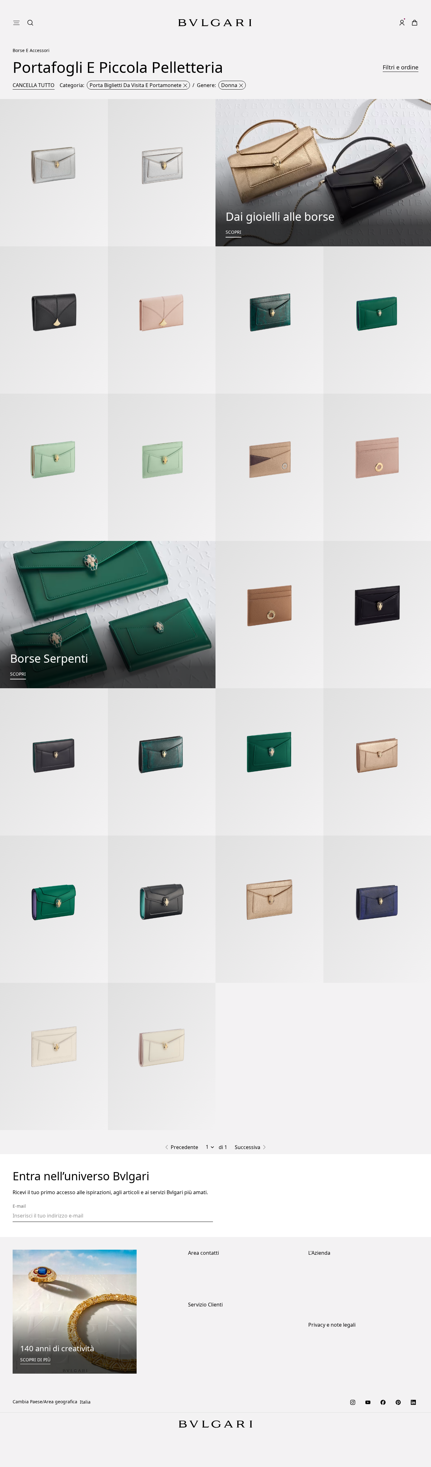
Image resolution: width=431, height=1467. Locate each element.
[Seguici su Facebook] (383, 1401)
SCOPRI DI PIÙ (35, 1360)
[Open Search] (376, 22)
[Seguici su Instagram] (353, 1401)
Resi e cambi (201, 1340)
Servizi (195, 1330)
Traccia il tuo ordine (209, 1350)
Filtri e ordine (400, 67)
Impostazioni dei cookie (333, 1340)
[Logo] (215, 22)
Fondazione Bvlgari (328, 1308)
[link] (389, 22)
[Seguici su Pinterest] (398, 1401)
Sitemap (317, 1380)
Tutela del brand (325, 1268)
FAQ (192, 1360)
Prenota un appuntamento (216, 1288)
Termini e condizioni (329, 1370)
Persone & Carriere (328, 1288)
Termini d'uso (322, 1360)
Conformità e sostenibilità (335, 1278)
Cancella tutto (34, 85)
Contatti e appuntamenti (214, 1278)
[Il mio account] (402, 22)
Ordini (195, 1320)
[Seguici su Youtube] (368, 1401)
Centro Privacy (323, 1350)
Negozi (195, 1268)
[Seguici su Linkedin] (413, 1401)
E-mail (19, 1206)
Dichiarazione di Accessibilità (339, 1298)
